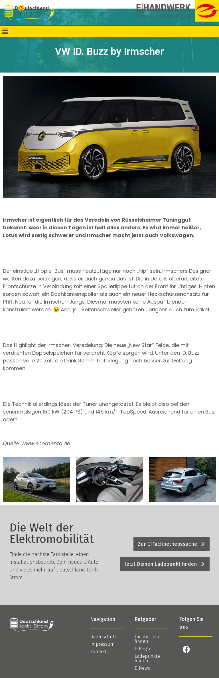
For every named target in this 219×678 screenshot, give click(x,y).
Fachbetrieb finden (147, 639)
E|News (142, 668)
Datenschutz (103, 636)
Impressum (102, 644)
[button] (5, 31)
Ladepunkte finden (147, 658)
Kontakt (98, 651)
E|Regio (142, 648)
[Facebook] (186, 649)
